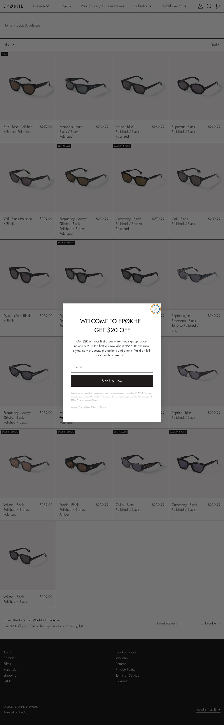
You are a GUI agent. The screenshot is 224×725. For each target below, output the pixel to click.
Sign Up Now (112, 380)
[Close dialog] (155, 309)
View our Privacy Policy (80, 407)
